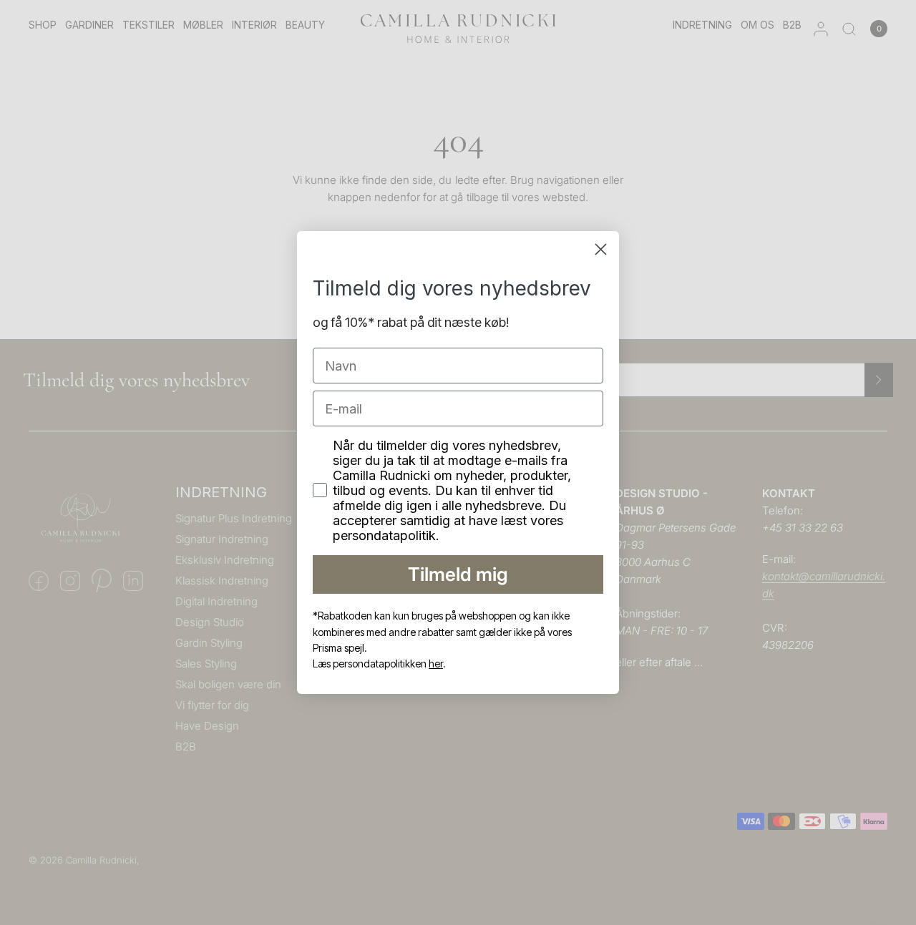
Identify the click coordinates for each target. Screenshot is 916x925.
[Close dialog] (600, 249)
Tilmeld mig (458, 574)
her (436, 663)
